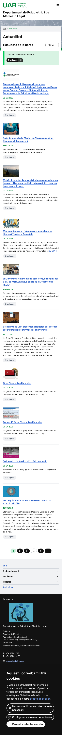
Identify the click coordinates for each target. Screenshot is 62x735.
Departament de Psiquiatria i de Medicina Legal (26, 14)
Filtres (50, 45)
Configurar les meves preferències (32, 717)
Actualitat (8, 587)
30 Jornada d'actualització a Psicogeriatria (25, 461)
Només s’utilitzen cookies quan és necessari (32, 708)
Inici (5, 565)
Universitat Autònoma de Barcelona (15, 5)
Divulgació (12, 60)
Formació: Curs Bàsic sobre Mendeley (22, 422)
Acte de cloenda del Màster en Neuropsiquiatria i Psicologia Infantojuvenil (28, 139)
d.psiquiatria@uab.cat (15, 661)
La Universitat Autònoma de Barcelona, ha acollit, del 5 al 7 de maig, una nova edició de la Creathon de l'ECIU (30, 281)
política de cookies (40, 698)
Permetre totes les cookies (27, 724)
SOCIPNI (53, 251)
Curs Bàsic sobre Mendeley (17, 383)
